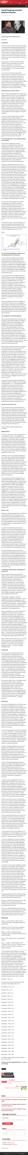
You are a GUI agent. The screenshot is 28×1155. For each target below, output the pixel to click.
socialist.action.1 (11, 1142)
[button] (26, 6)
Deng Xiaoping (8, 1073)
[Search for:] (14, 1133)
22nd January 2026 (7, 15)
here (22, 1062)
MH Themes (22, 1153)
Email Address (5, 1118)
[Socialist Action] (14, 3)
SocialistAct (14, 1144)
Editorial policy (4, 1148)
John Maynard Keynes (8, 1076)
